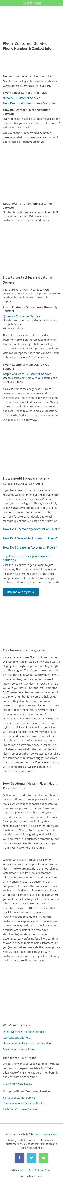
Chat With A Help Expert (17, 1083)
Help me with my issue (21, 592)
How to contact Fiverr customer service (27, 1043)
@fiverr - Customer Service (21, 98)
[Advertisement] (31, 173)
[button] (60, 3)
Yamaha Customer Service (19, 1097)
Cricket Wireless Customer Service (23, 1103)
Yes (38, 1134)
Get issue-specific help (16, 1037)
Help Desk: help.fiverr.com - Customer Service (31, 103)
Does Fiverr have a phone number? (24, 1032)
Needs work (50, 1134)
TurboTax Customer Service (20, 1109)
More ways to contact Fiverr (20, 1049)
